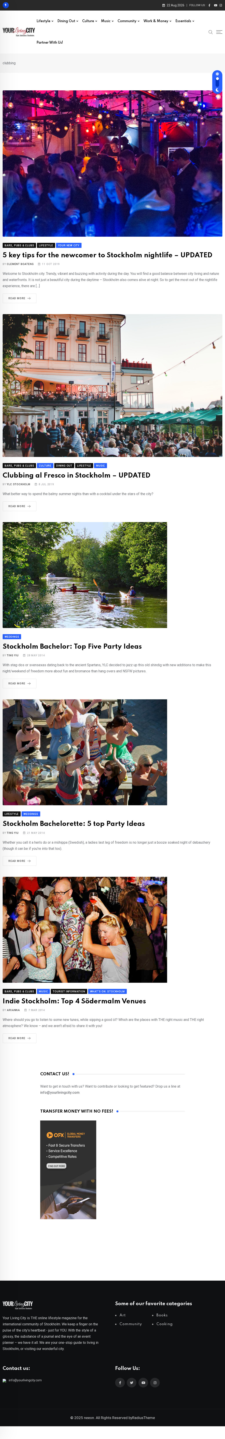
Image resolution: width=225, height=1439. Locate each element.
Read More (16, 298)
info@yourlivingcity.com (25, 1380)
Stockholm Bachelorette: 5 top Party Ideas (74, 824)
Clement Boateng (20, 264)
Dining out (66, 21)
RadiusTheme (143, 1418)
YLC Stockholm (18, 484)
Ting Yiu (12, 655)
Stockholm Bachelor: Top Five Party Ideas (72, 646)
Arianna (13, 1010)
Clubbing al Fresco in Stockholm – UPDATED (76, 475)
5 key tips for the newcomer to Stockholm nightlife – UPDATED (107, 255)
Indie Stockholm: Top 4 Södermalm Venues (74, 1001)
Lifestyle (43, 21)
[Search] (211, 31)
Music (106, 21)
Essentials (183, 21)
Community (127, 21)
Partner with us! (49, 43)
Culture (88, 21)
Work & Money (155, 21)
